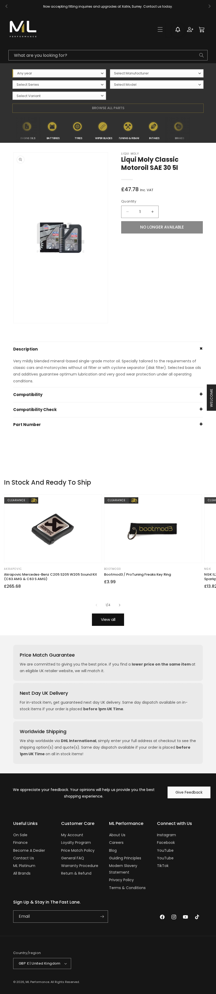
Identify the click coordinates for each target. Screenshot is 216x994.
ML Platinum (24, 865)
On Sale (20, 835)
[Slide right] (119, 605)
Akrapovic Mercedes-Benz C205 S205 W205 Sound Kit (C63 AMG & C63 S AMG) (50, 576)
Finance (20, 842)
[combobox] (108, 55)
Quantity (128, 201)
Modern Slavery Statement (123, 869)
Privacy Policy (121, 880)
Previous (11, 130)
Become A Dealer (29, 850)
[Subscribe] (102, 916)
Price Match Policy (78, 850)
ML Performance (37, 982)
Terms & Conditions (127, 887)
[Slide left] (96, 605)
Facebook (166, 842)
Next (195, 130)
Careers (116, 842)
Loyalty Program (76, 842)
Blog (113, 850)
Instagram (166, 835)
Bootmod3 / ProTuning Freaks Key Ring (137, 574)
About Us (117, 835)
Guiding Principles (125, 858)
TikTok (163, 865)
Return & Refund (76, 873)
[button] (160, 29)
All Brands (22, 873)
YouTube (165, 850)
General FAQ (72, 858)
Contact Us (23, 858)
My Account (72, 835)
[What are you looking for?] (201, 55)
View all (108, 619)
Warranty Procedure (79, 865)
